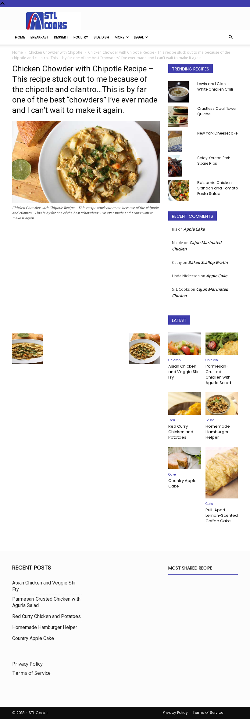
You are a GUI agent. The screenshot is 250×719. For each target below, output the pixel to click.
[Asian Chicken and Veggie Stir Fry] (184, 344)
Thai (171, 420)
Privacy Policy (27, 663)
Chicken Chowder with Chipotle (55, 52)
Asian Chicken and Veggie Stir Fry (183, 371)
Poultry (80, 37)
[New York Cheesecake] (180, 141)
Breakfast (39, 37)
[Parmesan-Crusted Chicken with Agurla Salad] (221, 344)
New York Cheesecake (217, 133)
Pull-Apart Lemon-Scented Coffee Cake (221, 515)
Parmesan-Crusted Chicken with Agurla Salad (218, 374)
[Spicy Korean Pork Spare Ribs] (180, 166)
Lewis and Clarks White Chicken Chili (215, 86)
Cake (172, 474)
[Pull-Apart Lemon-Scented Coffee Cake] (221, 473)
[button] (230, 37)
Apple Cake (194, 229)
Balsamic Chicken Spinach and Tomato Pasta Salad (217, 188)
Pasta (210, 420)
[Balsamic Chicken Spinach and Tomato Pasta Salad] (180, 190)
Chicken (174, 360)
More (119, 37)
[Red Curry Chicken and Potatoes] (184, 403)
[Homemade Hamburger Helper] (221, 403)
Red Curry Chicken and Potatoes (180, 431)
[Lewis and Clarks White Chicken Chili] (180, 91)
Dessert (61, 37)
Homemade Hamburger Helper (217, 431)
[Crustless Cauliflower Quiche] (180, 116)
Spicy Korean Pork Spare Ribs (213, 160)
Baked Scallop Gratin (208, 262)
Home (20, 37)
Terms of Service (31, 673)
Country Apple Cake (182, 483)
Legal (139, 37)
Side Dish (101, 37)
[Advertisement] (86, 278)
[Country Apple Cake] (184, 458)
